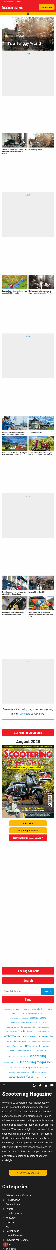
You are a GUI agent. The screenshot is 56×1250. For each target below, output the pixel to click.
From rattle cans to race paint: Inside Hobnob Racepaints (13, 614)
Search (48, 991)
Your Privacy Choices (28, 1172)
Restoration (44, 1046)
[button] (28, 34)
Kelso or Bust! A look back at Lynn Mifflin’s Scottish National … (14, 454)
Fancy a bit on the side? (37, 592)
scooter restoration (40, 1067)
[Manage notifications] (5, 1244)
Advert (28, 53)
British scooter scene (28, 1009)
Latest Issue (12, 1230)
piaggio (35, 1046)
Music (21, 1046)
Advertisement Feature (18, 1195)
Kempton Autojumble (42, 1031)
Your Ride (11, 1248)
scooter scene (14, 1072)
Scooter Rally (24, 1067)
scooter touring (40, 1072)
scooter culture (39, 1050)
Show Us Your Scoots (17, 1239)
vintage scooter (41, 1077)
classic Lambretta (44, 1009)
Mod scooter (36, 1042)
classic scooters (38, 1017)
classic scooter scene (17, 1022)
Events (21, 1031)
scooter (13, 1050)
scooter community (24, 1051)
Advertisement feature (12, 1009)
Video (9, 1244)
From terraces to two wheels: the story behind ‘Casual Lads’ (14, 593)
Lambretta (9, 1036)
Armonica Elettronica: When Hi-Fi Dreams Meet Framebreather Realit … (14, 152)
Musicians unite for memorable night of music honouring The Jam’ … (41, 293)
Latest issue (13, 1041)
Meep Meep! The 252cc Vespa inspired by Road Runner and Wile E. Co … (41, 615)
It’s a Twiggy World (35, 150)
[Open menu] (28, 13)
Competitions (13, 1204)
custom (42, 1022)
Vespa (30, 1076)
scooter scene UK (27, 1072)
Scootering (37, 1056)
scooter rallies (12, 1067)
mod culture (26, 1042)
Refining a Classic (35, 432)
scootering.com (11, 1062)
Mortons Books (12, 1046)
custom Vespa (11, 1031)
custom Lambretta (15, 1027)
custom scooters (43, 1027)
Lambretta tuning (45, 1036)
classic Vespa (31, 1022)
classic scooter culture (34, 1013)
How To (10, 1221)
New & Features (14, 1235)
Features (11, 1217)
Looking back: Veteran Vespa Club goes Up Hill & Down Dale (14, 292)
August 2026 (28, 741)
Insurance (29, 1031)
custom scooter (29, 1027)
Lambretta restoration (26, 1036)
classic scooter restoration (19, 1018)
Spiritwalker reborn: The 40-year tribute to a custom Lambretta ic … (41, 454)
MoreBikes (46, 1041)
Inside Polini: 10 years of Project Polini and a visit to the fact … (14, 433)
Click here (25, 713)
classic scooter (18, 1013)
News (28, 1045)
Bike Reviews (13, 1199)
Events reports (14, 1213)
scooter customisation (18, 1056)
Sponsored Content (17, 1077)
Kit (7, 1226)
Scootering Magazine (35, 1062)
